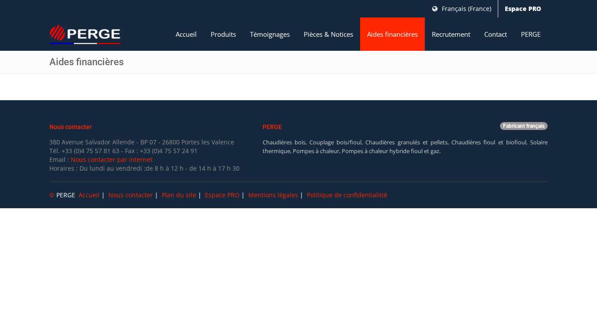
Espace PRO (523, 8)
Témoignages (270, 34)
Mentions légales (273, 195)
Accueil (186, 34)
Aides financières (392, 34)
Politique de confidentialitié (347, 195)
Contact (495, 34)
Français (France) (465, 8)
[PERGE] (85, 35)
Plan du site (179, 195)
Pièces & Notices (328, 34)
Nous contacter (130, 195)
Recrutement (451, 34)
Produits (223, 34)
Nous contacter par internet (112, 159)
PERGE (531, 34)
